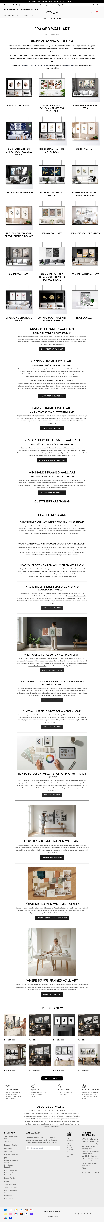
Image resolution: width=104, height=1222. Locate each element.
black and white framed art (59, 571)
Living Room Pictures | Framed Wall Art (35, 65)
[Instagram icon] (10, 5)
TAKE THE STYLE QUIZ (52, 794)
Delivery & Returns (11, 1155)
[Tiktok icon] (19, 5)
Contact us (8, 1148)
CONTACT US (70, 1155)
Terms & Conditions (11, 1188)
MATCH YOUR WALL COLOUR (52, 670)
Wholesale (8, 1195)
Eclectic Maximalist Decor (52, 194)
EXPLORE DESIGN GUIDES (52, 607)
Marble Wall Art (18, 274)
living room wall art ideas (48, 695)
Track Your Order (10, 1184)
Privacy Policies (9, 1178)
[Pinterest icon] (4, 5)
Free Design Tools (10, 1170)
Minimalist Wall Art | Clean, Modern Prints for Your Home (52, 277)
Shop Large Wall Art (52, 428)
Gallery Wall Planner (52, 857)
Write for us (8, 1199)
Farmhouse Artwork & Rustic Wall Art (85, 194)
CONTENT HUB (27, 15)
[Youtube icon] (16, 5)
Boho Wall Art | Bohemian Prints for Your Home (52, 108)
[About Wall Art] (52, 12)
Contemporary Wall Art (18, 192)
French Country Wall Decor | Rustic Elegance (19, 234)
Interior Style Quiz (52, 994)
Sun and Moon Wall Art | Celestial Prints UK (52, 319)
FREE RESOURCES (11, 15)
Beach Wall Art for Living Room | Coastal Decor (19, 152)
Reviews (7, 1181)
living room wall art (41, 533)
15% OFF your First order (11, 1137)
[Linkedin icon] (13, 5)
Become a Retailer (10, 1145)
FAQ (5, 1158)
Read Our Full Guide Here (52, 396)
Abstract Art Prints (18, 105)
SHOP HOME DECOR (28, 9)
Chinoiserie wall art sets (85, 107)
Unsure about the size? (10, 1191)
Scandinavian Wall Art (85, 274)
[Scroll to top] (100, 1213)
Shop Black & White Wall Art (52, 460)
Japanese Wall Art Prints (85, 233)
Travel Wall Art (85, 317)
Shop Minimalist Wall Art (52, 492)
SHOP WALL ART (10, 9)
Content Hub (69, 65)
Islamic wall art (52, 233)
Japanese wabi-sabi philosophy (76, 596)
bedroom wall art (38, 555)
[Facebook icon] (7, 5)
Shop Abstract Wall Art (52, 349)
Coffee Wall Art (85, 149)
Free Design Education (8, 1166)
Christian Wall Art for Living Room (52, 150)
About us (7, 1142)
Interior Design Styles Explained (52, 918)
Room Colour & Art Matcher (37, 666)
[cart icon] (99, 12)
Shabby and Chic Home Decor (19, 319)
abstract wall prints (42, 571)
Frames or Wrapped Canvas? (11, 1161)
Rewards (95, 5)
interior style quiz (60, 788)
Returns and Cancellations (9, 1174)
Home (45, 34)
